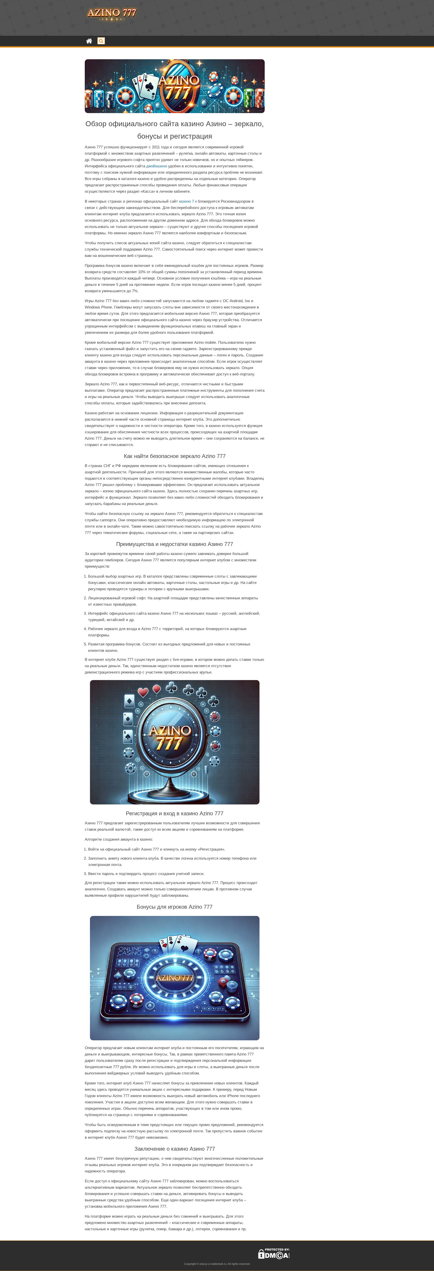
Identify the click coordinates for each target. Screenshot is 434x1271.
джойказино (156, 166)
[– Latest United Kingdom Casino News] (89, 41)
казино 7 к (188, 201)
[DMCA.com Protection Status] (274, 1258)
